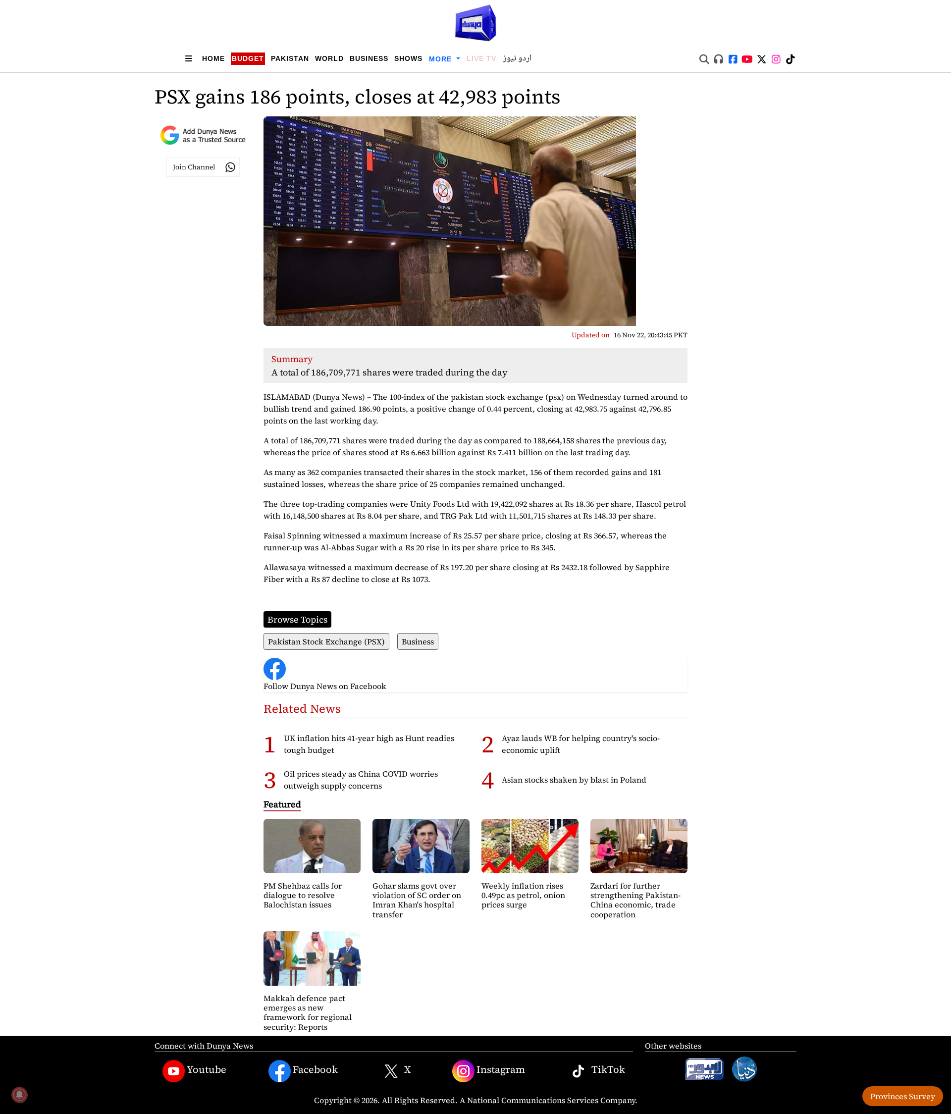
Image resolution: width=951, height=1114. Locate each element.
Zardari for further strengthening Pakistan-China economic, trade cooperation (635, 900)
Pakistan (290, 58)
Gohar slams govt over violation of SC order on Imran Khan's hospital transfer (416, 900)
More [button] (441, 59)
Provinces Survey (902, 1096)
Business (369, 58)
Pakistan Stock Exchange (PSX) (326, 641)
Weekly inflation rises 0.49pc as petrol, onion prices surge (523, 895)
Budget (248, 58)
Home (213, 58)
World (329, 58)
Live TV (481, 58)
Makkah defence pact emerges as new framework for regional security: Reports (308, 1012)
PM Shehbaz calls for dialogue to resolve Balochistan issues (303, 895)
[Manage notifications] (19, 1095)
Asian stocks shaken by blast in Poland (574, 779)
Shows (408, 58)
